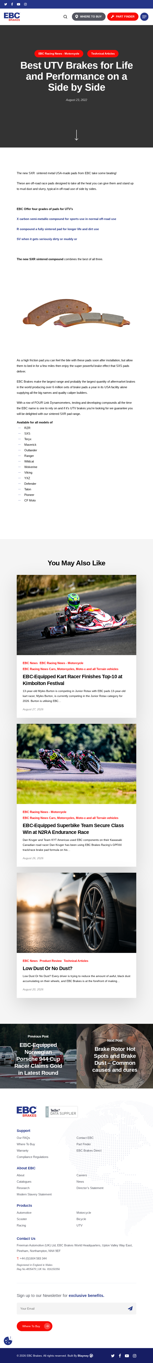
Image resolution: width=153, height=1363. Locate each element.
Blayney (83, 1355)
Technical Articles (103, 53)
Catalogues (24, 1181)
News (80, 1181)
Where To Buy (26, 1144)
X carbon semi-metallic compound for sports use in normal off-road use (66, 219)
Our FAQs (23, 1137)
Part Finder (83, 1144)
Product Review (51, 960)
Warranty (22, 1150)
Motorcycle (83, 1212)
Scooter (22, 1219)
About (20, 1175)
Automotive (24, 1212)
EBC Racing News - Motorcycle (58, 53)
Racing (21, 1225)
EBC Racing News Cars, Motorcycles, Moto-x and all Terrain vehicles (70, 669)
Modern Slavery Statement (34, 1194)
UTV (79, 1225)
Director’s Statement (89, 1188)
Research (23, 1188)
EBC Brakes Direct (88, 1150)
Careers (81, 1175)
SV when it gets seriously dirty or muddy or (47, 239)
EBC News (30, 663)
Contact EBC (85, 1137)
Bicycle (81, 1219)
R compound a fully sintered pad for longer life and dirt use (58, 229)
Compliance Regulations (32, 1157)
